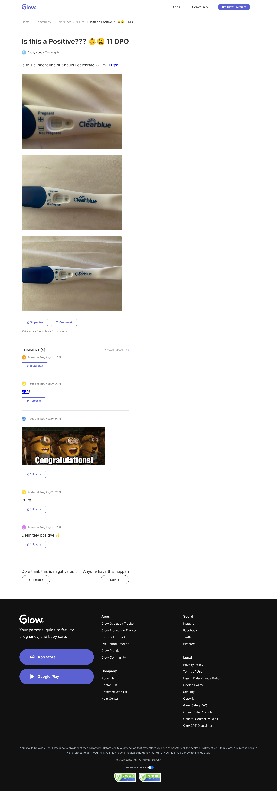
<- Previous (36, 579)
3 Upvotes (36, 365)
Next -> (114, 579)
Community (43, 22)
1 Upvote (35, 400)
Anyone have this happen (106, 571)
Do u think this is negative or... (49, 571)
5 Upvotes (36, 322)
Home (26, 22)
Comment (65, 322)
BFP (25, 391)
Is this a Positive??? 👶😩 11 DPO (112, 22)
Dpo (114, 65)
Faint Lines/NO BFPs (70, 22)
